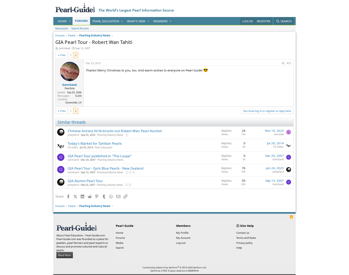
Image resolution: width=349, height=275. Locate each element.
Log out (181, 243)
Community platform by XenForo (175, 267)
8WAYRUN (193, 270)
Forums (81, 21)
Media (119, 243)
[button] (70, 21)
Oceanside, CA (73, 102)
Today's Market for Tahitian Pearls (95, 143)
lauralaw (279, 134)
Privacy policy (244, 243)
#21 (289, 63)
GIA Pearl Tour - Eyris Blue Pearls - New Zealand (105, 168)
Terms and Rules (246, 238)
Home (62, 21)
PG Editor (73, 147)
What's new (136, 21)
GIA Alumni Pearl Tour (85, 180)
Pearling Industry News (110, 135)
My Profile (182, 233)
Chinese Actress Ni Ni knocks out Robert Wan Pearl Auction (115, 130)
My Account (183, 238)
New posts (61, 28)
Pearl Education (106, 21)
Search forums (80, 28)
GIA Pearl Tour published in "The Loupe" (100, 156)
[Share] (283, 63)
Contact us (242, 233)
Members (160, 21)
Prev (63, 55)
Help (239, 248)
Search (120, 248)
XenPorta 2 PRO (158, 270)
